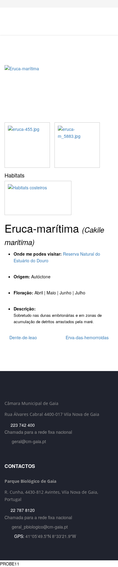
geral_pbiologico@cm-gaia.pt (40, 527)
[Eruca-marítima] (59, 93)
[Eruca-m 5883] (77, 145)
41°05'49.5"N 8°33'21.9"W (50, 536)
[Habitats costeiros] (59, 198)
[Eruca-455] (27, 145)
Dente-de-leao (22, 337)
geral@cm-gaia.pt (29, 441)
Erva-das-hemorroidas (88, 337)
